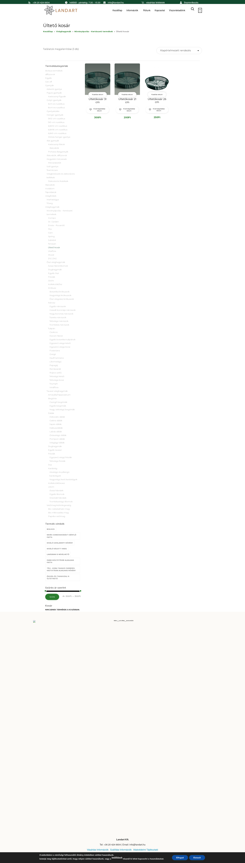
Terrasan (52, 243)
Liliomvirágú (55, 361)
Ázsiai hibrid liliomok (58, 266)
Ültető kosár (54, 247)
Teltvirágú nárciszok (58, 321)
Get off (48, 81)
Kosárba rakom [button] (97, 94)
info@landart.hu (116, 2)
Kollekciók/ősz (55, 284)
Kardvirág (52, 468)
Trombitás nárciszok (59, 325)
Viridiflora (53, 387)
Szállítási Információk (121, 849)
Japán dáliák (55, 424)
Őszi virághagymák (56, 262)
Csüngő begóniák (58, 402)
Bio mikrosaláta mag (58, 512)
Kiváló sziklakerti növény (60, 543)
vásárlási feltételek (155, 2)
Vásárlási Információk (97, 849)
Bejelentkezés (191, 2)
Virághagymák (63, 31)
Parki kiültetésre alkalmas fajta (60, 561)
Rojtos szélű (55, 372)
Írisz (50, 464)
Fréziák (51, 277)
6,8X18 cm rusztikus (57, 129)
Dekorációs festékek (58, 181)
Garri (50, 232)
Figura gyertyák (54, 92)
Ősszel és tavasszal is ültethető (58, 577)
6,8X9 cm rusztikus (57, 133)
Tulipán (51, 328)
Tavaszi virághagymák (57, 391)
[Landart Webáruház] (64, 10)
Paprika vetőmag (56, 516)
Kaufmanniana (56, 358)
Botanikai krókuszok (59, 291)
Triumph (53, 383)
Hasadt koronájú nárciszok (62, 310)
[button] (97, 109)
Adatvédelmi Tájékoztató (145, 849)
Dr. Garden (53, 221)
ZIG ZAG (52, 258)
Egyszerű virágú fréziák (60, 457)
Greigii (52, 354)
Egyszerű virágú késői (60, 343)
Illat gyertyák (53, 140)
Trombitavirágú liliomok (61, 501)
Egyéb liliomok (56, 494)
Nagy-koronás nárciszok (61, 313)
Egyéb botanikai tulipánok (62, 339)
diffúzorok (50, 74)
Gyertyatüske (53, 111)
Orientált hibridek (57, 498)
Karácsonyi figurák (57, 96)
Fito (50, 229)
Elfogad (180, 857)
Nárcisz (51, 302)
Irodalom (49, 188)
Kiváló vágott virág (57, 549)
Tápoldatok (50, 192)
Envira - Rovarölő (56, 225)
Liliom (51, 487)
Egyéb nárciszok (57, 306)
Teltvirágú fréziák (57, 461)
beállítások (117, 857)
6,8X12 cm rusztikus (57, 126)
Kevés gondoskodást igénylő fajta (61, 536)
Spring (51, 236)
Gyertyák (49, 85)
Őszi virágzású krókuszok (61, 299)
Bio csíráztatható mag (59, 509)
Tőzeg (50, 203)
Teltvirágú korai (56, 380)
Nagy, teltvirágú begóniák (62, 409)
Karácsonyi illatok (56, 144)
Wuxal (51, 255)
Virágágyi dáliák (57, 442)
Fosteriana (54, 350)
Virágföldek (50, 196)
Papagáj (53, 365)
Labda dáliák (55, 431)
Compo (52, 218)
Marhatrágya (53, 199)
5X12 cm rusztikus (56, 118)
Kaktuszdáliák (56, 428)
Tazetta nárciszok (57, 317)
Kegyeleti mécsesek (57, 159)
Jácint (51, 280)
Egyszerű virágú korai (59, 347)
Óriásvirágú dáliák (57, 435)
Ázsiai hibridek (56, 490)
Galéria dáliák (55, 420)
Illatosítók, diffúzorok (57, 155)
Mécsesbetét (54, 162)
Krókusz (52, 288)
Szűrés (52, 597)
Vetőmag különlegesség (59, 505)
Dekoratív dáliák (57, 417)
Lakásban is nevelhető (58, 554)
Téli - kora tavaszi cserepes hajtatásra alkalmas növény (61, 569)
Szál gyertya (52, 166)
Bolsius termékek (54, 70)
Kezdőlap (117, 10)
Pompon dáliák (57, 439)
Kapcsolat (160, 10)
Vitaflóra (52, 251)
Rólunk (146, 10)
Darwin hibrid (56, 336)
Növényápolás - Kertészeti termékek (93, 31)
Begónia (52, 398)
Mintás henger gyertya (59, 137)
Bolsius (51, 529)
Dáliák (51, 413)
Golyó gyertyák (54, 100)
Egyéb (48, 78)
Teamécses (52, 170)
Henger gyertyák (55, 115)
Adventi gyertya (54, 89)
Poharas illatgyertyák (58, 151)
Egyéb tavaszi (55, 450)
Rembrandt (55, 369)
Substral (52, 240)
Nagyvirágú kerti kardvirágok (63, 479)
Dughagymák (55, 269)
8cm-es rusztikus (56, 107)
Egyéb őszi (53, 273)
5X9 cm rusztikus (56, 122)
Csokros (53, 332)
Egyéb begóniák (57, 406)
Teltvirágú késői (56, 376)
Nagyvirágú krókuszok (60, 295)
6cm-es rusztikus (56, 104)
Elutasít (197, 857)
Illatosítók (54, 148)
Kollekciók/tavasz (56, 483)
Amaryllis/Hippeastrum (59, 394)
